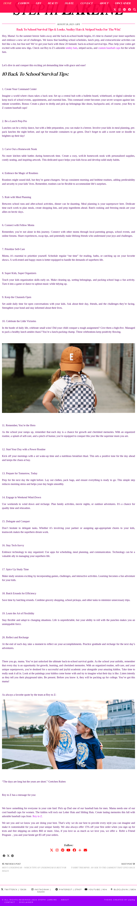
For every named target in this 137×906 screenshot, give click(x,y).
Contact (86, 3)
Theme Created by (119, 900)
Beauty (53, 3)
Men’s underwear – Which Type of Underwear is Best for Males (34, 867)
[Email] (85, 850)
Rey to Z (37, 816)
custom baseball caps (109, 48)
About (103, 3)
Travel (69, 3)
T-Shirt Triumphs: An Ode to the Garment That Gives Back (103, 866)
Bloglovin (124, 889)
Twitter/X (15, 889)
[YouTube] (68, 850)
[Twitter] (114, 9)
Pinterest (70, 889)
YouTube (97, 889)
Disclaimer (122, 3)
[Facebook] (129, 9)
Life (38, 3)
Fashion (23, 3)
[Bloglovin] (79, 850)
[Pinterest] (124, 9)
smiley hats (71, 48)
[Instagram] (119, 9)
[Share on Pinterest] (12, 856)
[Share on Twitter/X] (8, 856)
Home (7, 3)
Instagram (42, 890)
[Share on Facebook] (4, 856)
